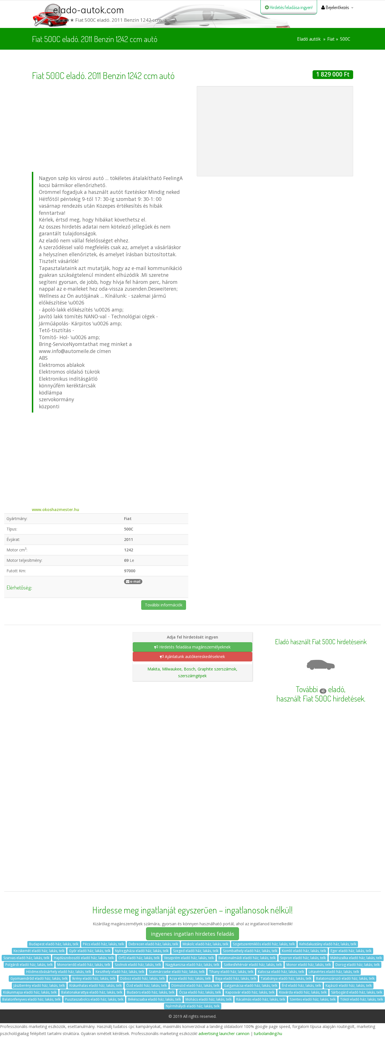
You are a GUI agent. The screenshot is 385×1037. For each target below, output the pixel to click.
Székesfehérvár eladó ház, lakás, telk (253, 964)
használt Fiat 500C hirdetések (320, 698)
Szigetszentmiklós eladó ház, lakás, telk (264, 944)
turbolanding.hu (268, 1033)
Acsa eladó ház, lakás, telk (190, 978)
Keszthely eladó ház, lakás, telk (120, 971)
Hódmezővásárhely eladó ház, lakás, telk (58, 971)
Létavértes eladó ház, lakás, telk (334, 971)
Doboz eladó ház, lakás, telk (142, 978)
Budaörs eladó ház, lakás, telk (150, 992)
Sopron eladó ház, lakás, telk (303, 957)
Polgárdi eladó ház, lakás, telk (29, 964)
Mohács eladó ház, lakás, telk (208, 999)
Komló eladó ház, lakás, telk (304, 950)
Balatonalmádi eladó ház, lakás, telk (247, 957)
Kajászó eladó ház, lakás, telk (349, 985)
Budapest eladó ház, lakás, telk (53, 944)
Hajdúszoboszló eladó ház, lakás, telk (84, 957)
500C (345, 39)
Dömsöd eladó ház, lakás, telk (195, 985)
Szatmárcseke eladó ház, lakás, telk (177, 971)
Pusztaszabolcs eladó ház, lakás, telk (94, 999)
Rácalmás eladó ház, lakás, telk (260, 999)
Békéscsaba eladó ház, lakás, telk (154, 999)
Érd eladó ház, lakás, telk (301, 985)
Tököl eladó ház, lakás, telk (361, 999)
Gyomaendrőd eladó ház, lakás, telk (39, 978)
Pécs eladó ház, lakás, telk (103, 944)
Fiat (331, 39)
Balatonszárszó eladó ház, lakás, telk (345, 978)
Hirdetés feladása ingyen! (291, 7)
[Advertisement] (110, 125)
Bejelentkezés (337, 7)
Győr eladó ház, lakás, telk (89, 950)
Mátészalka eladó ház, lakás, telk (356, 957)
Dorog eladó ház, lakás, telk (357, 964)
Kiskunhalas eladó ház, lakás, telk (95, 985)
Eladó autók (309, 39)
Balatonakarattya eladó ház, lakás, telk (91, 992)
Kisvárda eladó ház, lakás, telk (303, 992)
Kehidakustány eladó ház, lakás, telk (327, 944)
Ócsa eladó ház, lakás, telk (200, 992)
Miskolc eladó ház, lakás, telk (205, 944)
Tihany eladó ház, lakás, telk (231, 971)
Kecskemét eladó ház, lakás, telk (39, 950)
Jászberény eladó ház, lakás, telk (39, 985)
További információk (163, 605)
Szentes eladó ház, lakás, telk (313, 999)
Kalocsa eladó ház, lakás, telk (281, 971)
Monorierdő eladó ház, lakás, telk (83, 964)
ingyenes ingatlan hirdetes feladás (192, 933)
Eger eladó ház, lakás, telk (351, 950)
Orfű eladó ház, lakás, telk (139, 957)
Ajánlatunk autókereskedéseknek (194, 656)
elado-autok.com (88, 10)
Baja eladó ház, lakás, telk (235, 978)
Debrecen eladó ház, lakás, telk (153, 944)
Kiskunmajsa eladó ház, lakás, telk (30, 992)
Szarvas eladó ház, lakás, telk (26, 957)
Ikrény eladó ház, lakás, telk (94, 978)
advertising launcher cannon (223, 1033)
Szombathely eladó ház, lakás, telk (250, 950)
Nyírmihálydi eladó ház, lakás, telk (193, 1006)
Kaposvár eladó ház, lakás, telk (250, 992)
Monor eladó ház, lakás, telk (308, 964)
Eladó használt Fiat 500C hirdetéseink (321, 641)
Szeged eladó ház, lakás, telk (195, 950)
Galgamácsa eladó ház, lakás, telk (250, 985)
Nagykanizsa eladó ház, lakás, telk (192, 964)
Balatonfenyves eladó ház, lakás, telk (31, 999)
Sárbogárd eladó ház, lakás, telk (356, 992)
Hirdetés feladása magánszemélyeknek (194, 647)
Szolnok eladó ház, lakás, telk (138, 964)
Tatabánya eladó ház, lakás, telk (286, 978)
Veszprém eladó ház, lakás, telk (189, 957)
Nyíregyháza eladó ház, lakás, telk (142, 950)
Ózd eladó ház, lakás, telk (146, 985)
